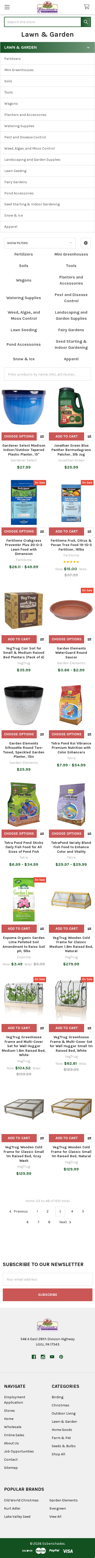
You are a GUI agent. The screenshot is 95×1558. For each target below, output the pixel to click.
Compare (42, 436)
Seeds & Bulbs (64, 1446)
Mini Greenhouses (19, 70)
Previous (20, 1211)
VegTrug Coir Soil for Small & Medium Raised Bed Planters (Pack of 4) (23, 652)
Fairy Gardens (15, 182)
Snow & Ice (13, 215)
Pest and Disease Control (25, 137)
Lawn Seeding (15, 171)
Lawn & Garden (64, 1421)
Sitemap (11, 1468)
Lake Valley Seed (17, 1516)
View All (55, 1516)
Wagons (11, 103)
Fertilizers (12, 59)
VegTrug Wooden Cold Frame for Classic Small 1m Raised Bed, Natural (71, 1151)
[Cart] (87, 7)
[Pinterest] (61, 1357)
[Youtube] (52, 1357)
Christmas (60, 1405)
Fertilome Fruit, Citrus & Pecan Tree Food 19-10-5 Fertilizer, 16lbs (71, 545)
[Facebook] (34, 1357)
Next (63, 1222)
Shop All (58, 1454)
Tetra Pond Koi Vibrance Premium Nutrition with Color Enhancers (71, 747)
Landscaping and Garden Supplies (32, 159)
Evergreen (57, 1508)
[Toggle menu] (7, 7)
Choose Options (19, 436)
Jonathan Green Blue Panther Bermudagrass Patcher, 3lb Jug (71, 450)
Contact (11, 1459)
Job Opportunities (19, 1451)
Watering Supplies (19, 126)
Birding (57, 1397)
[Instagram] (43, 1357)
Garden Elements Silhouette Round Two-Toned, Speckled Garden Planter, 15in (23, 750)
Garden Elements (63, 1500)
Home (8, 1419)
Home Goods (62, 1430)
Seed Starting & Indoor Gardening (32, 204)
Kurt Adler (12, 1508)
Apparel (10, 226)
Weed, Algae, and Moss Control (29, 148)
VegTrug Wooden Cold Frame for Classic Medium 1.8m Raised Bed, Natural (71, 944)
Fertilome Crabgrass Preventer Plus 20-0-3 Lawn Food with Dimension (23, 547)
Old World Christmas (21, 1500)
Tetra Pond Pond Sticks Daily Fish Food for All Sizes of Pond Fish (23, 847)
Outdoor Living (63, 1413)
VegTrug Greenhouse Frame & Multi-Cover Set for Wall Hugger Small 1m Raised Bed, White (71, 1044)
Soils (8, 81)
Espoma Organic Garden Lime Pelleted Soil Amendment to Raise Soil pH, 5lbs (24, 944)
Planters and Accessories (25, 115)
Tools (8, 92)
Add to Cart (66, 436)
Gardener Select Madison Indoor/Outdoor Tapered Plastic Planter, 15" (23, 450)
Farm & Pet (61, 1438)
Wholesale (12, 1427)
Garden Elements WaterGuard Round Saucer (71, 652)
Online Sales (14, 1435)
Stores (9, 1410)
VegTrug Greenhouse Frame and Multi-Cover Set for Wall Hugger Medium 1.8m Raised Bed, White (24, 1046)
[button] (86, 243)
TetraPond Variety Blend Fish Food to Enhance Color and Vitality (71, 847)
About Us (11, 1443)
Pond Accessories (19, 193)
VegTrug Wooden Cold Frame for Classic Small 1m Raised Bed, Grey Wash (24, 1154)
